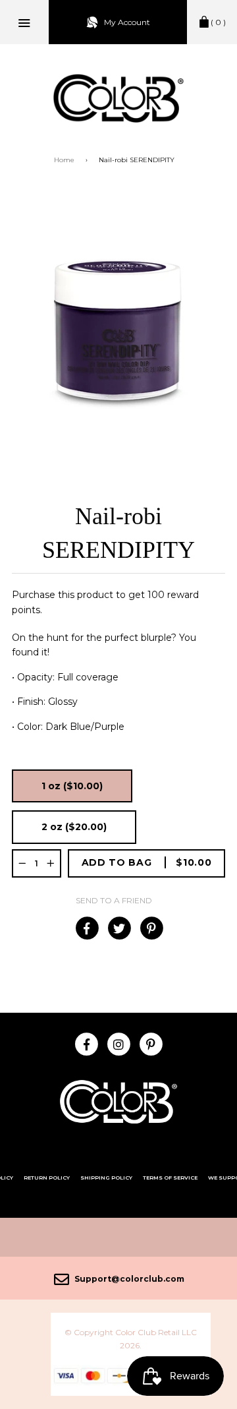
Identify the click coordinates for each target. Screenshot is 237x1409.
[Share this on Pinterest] (151, 928)
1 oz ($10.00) (72, 786)
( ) (218, 22)
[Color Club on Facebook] (86, 1043)
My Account (127, 22)
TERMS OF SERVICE (170, 1177)
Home (64, 160)
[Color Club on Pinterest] (151, 1043)
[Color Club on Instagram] (119, 1043)
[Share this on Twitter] (119, 928)
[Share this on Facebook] (86, 928)
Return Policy (47, 1177)
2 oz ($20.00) (74, 827)
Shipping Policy (106, 1177)
